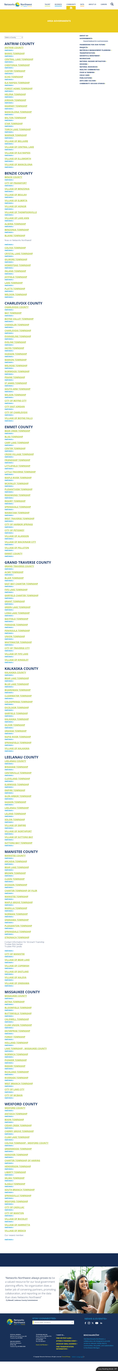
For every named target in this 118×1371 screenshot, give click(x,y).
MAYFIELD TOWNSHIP (16, 618)
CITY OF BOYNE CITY (15, 400)
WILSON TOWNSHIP (15, 394)
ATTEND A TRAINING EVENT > (66, 1341)
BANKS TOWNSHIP (15, 53)
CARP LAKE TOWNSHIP (17, 442)
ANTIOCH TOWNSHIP (16, 1113)
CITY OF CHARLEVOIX (16, 412)
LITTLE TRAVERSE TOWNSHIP (20, 471)
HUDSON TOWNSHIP (16, 353)
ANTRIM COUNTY (14, 47)
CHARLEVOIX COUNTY (16, 307)
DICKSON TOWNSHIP (16, 884)
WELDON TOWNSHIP (16, 294)
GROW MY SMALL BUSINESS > (66, 1344)
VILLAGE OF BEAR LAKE (17, 959)
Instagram (89, 1323)
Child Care (84, 75)
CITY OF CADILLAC (14, 1207)
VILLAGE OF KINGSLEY (16, 659)
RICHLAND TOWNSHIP (17, 1071)
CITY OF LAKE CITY (14, 1089)
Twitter (93, 1323)
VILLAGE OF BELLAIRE (16, 141)
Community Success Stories (92, 83)
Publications (86, 78)
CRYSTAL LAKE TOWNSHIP (19, 253)
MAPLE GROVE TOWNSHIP (19, 902)
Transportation (87, 53)
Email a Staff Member (41, 1345)
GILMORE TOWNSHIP (16, 259)
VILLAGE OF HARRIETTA (17, 1224)
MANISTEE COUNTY (15, 855)
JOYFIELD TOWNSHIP (16, 276)
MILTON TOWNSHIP (15, 117)
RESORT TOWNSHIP (15, 500)
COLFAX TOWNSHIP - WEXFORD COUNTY (26, 1142)
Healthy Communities (89, 70)
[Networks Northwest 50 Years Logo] (18, 4)
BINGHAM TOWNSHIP (16, 766)
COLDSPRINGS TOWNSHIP (19, 701)
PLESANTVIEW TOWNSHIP (18, 489)
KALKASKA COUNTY (15, 672)
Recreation (85, 59)
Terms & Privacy (66, 1356)
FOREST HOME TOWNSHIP (19, 88)
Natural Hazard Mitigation (93, 61)
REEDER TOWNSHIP (15, 1066)
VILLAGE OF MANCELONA (18, 164)
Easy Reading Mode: (107, 1369)
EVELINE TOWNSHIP (15, 342)
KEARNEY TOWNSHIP (16, 105)
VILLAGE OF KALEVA (15, 977)
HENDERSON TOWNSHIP (18, 1166)
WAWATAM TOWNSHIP (17, 512)
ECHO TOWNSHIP (14, 76)
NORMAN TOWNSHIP (16, 913)
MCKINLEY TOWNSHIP (17, 483)
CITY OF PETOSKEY (14, 530)
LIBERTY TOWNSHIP (15, 1172)
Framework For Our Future (92, 45)
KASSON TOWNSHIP (15, 801)
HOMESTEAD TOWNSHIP (18, 265)
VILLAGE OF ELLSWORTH (18, 158)
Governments (86, 38)
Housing (84, 64)
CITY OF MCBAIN (14, 1095)
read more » (9, 50)
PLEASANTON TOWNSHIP (18, 925)
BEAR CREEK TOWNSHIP (17, 430)
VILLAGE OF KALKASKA (17, 748)
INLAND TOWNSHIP (15, 271)
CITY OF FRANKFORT (16, 182)
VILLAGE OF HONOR (15, 206)
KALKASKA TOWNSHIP (17, 719)
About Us (84, 36)
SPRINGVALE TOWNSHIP (18, 506)
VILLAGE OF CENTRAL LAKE (19, 146)
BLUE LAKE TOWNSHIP (17, 684)
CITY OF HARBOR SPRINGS (19, 524)
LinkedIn (101, 1323)
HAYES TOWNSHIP (14, 348)
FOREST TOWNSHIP (15, 1036)
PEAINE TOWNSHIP (15, 377)
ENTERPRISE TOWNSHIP (17, 1030)
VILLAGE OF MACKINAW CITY (20, 541)
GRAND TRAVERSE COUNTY (19, 566)
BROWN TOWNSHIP (15, 873)
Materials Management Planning (95, 50)
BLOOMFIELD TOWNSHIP (18, 1007)
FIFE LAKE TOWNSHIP (16, 589)
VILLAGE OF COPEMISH (17, 965)
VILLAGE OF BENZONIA (17, 188)
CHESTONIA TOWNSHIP (17, 65)
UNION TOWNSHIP (15, 636)
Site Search (112, 4)
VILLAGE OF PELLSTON (17, 547)
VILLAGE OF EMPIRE (15, 825)
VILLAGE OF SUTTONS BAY (19, 837)
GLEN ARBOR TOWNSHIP (18, 796)
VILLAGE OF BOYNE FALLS (19, 418)
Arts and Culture (88, 81)
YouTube (96, 1323)
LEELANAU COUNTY (15, 761)
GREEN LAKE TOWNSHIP (18, 607)
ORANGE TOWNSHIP (16, 730)
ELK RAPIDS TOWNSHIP (17, 82)
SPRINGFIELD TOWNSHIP (18, 742)
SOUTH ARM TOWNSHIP (17, 388)
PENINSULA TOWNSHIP (17, 630)
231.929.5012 (41, 1341)
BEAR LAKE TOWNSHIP (17, 678)
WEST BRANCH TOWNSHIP (19, 1083)
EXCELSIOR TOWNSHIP (17, 707)
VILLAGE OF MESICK (15, 1230)
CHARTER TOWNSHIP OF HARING (22, 1160)
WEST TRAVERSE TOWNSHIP (19, 518)
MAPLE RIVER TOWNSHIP (18, 477)
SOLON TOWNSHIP (15, 819)
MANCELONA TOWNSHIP (18, 111)
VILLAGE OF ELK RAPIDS (17, 152)
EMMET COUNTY (13, 553)
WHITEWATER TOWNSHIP (18, 642)
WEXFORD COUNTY (15, 1107)
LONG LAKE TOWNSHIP (17, 612)
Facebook (85, 1323)
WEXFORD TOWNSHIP (16, 1201)
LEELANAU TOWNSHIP (17, 807)
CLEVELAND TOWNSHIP (17, 778)
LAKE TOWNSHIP (14, 282)
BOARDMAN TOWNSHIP (18, 689)
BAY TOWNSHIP (13, 312)
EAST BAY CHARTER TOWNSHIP (21, 583)
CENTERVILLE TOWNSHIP (18, 772)
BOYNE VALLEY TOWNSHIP (19, 318)
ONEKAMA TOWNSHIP (17, 919)
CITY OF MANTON (14, 1213)
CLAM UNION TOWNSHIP (18, 1025)
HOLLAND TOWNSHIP (16, 1042)
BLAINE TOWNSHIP (15, 235)
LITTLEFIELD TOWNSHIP (17, 465)
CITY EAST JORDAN (15, 406)
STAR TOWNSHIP (14, 123)
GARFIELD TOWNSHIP (16, 713)
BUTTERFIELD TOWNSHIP (18, 1013)
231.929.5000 (39, 1339)
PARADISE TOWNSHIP (16, 624)
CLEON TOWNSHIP (15, 878)
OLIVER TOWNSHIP (15, 724)
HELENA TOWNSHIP (15, 94)
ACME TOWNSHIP (14, 572)
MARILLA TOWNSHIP (16, 908)
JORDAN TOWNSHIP (15, 100)
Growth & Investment (90, 56)
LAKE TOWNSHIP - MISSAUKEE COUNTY (26, 1048)
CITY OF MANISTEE (15, 953)
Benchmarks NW (91, 1335)
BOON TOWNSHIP (14, 1119)
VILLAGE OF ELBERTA (16, 200)
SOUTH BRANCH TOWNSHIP (20, 1189)
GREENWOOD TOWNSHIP (18, 1148)
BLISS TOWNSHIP (14, 436)
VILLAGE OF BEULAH (16, 194)
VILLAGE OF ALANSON (17, 536)
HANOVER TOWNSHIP (16, 1154)
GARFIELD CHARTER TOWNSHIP (21, 595)
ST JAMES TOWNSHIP (16, 383)
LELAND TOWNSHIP (15, 813)
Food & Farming (87, 72)
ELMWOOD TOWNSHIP (17, 784)
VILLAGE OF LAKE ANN (17, 218)
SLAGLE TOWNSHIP (15, 1183)
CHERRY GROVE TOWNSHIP (19, 1131)
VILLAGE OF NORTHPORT (18, 831)
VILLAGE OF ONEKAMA (17, 983)
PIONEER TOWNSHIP (16, 1060)
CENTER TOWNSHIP (15, 448)
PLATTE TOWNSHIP (15, 288)
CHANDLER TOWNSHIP (17, 324)
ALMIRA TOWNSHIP (15, 223)
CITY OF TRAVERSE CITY (17, 648)
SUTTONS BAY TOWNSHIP (18, 842)
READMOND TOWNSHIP (17, 495)
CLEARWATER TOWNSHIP (18, 695)
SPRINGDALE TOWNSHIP (18, 931)
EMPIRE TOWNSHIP (15, 790)
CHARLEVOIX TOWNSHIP (18, 330)
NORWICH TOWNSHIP (16, 1054)
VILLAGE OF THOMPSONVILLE (21, 212)
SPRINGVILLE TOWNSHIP (18, 1195)
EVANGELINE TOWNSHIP (18, 336)
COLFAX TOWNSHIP (15, 247)
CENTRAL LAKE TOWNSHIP (19, 59)
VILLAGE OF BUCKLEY (16, 1218)
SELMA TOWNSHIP (15, 1177)
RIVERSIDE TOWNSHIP (16, 1077)
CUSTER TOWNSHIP (15, 70)
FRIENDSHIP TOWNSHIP (17, 460)
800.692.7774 (47, 1336)
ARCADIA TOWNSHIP (16, 861)
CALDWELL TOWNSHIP (17, 1019)
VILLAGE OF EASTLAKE (17, 971)
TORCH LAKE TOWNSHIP (18, 129)
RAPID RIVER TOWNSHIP (18, 736)
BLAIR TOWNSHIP (14, 577)
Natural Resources (88, 67)
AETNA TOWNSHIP (15, 1001)
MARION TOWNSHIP (16, 359)
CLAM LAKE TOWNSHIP (17, 1137)
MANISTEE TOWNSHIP (16, 896)
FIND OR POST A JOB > (64, 1338)
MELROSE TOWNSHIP (16, 365)
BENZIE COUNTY (13, 177)
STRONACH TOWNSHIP (17, 937)
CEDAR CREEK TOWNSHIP (18, 1125)
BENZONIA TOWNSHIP (17, 229)
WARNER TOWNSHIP (16, 135)
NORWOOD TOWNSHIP (17, 371)
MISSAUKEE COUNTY (16, 995)
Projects (83, 47)
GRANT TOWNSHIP (15, 601)
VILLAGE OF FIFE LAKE (16, 653)
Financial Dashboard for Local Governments (95, 41)
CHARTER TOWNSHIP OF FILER (21, 890)
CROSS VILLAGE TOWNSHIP (19, 454)
